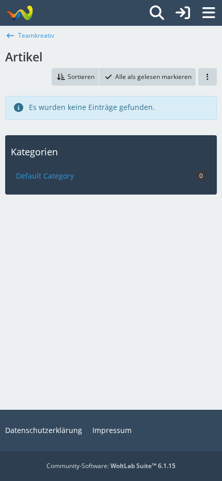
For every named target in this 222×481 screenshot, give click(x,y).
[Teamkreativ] (19, 13)
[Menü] (208, 13)
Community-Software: (111, 465)
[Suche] (157, 13)
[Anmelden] (182, 13)
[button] (75, 77)
